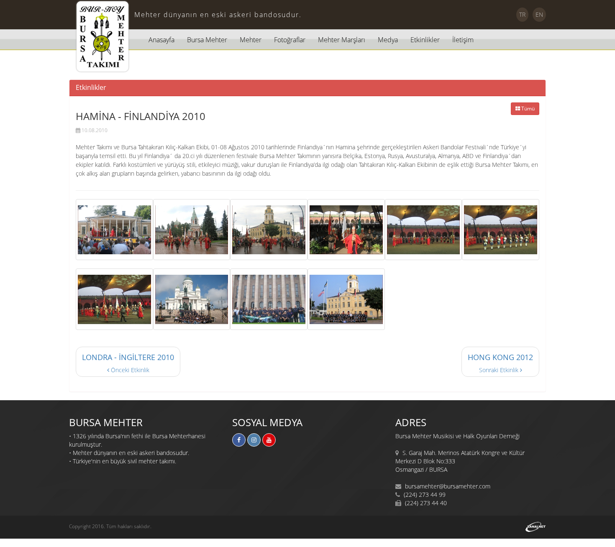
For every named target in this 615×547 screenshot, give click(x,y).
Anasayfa (161, 39)
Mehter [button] (250, 39)
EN (539, 14)
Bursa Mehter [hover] (207, 39)
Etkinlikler (425, 39)
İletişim (463, 39)
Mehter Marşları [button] (341, 39)
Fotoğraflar (289, 39)
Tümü (527, 108)
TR (522, 14)
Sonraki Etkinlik (500, 363)
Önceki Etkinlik (128, 363)
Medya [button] (388, 39)
